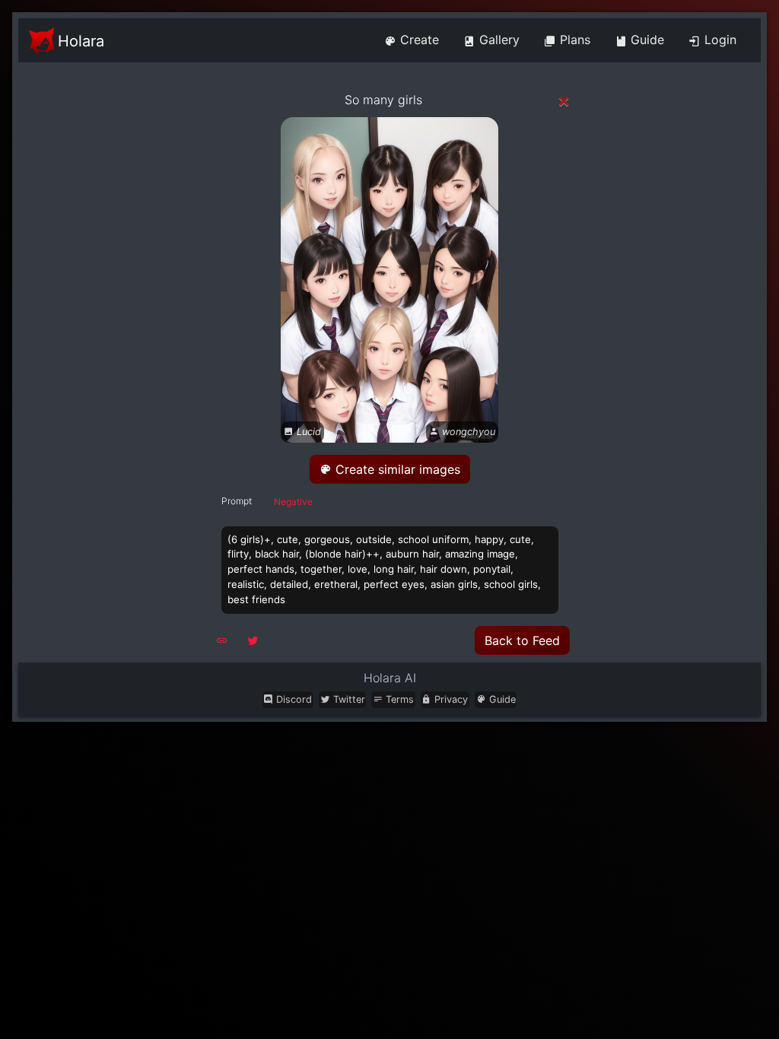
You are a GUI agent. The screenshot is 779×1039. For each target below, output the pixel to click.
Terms (398, 699)
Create (417, 39)
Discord (292, 699)
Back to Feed (522, 640)
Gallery (497, 39)
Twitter (347, 699)
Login (718, 39)
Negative (293, 501)
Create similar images (396, 469)
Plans (573, 39)
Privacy (449, 699)
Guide (645, 39)
